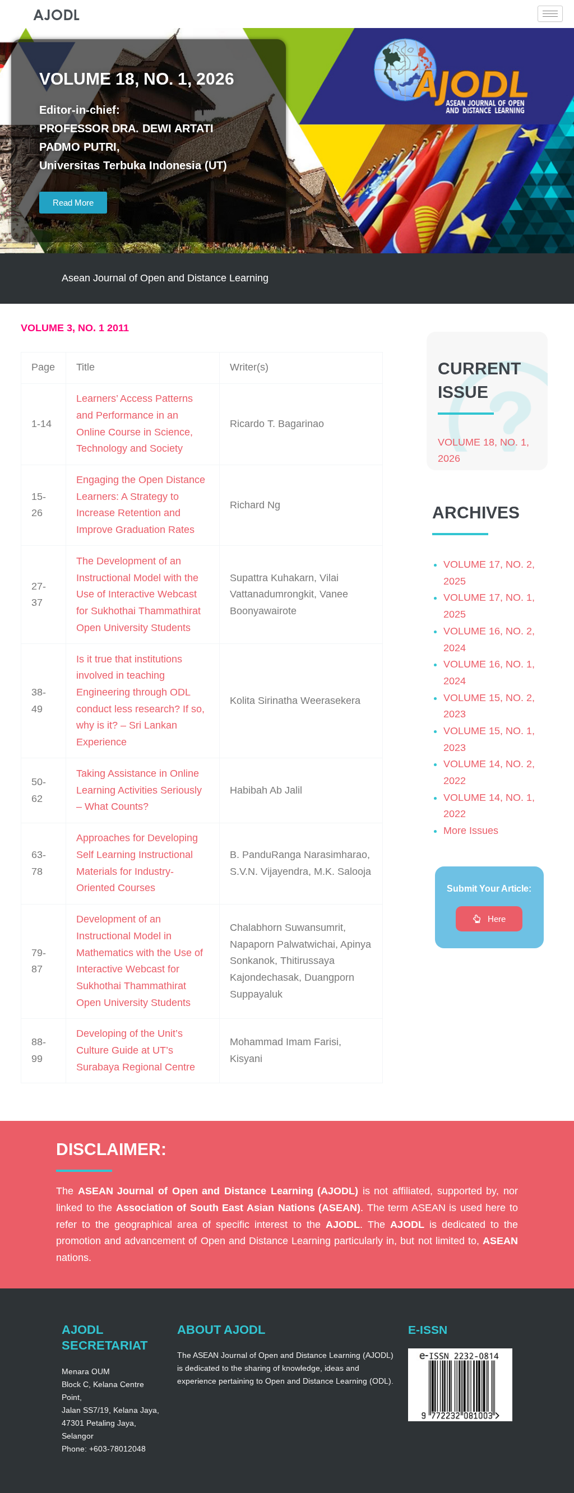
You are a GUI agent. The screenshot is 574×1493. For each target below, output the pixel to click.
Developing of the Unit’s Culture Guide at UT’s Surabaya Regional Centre (135, 1050)
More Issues (470, 830)
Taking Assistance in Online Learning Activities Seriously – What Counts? (139, 790)
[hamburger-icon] (550, 14)
